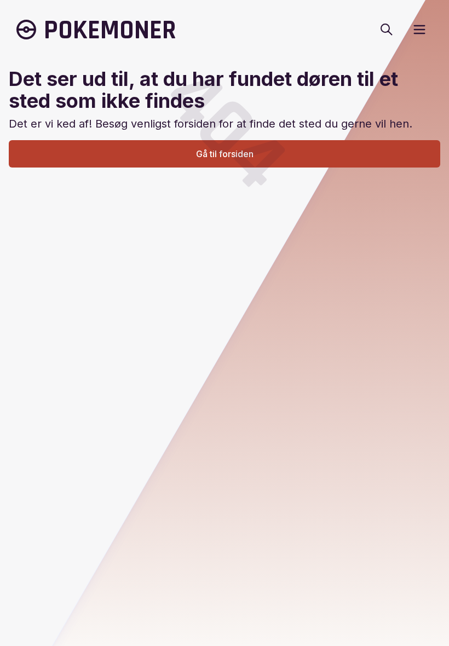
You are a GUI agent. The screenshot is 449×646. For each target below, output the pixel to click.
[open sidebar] (419, 30)
